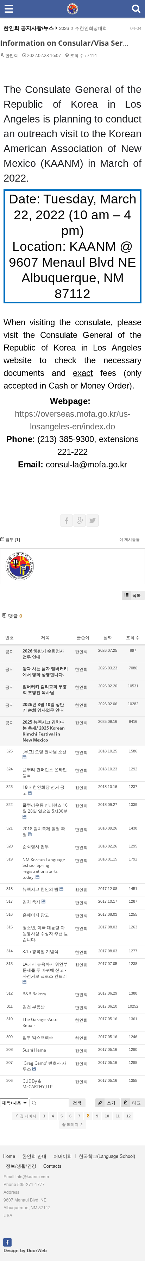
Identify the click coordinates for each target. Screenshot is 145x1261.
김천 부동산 (34, 1007)
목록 (136, 595)
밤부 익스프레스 (38, 1037)
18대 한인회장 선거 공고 (43, 790)
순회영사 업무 (36, 847)
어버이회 (62, 1156)
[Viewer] (139, 412)
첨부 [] (12, 539)
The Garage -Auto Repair (40, 1022)
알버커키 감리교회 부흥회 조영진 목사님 (45, 689)
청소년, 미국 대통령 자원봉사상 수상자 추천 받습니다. (45, 933)
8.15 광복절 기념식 (40, 951)
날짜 (107, 638)
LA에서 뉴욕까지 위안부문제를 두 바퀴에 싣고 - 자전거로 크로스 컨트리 (45, 970)
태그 (136, 1103)
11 (118, 1116)
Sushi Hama (34, 1050)
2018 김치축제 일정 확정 (44, 832)
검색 (77, 1103)
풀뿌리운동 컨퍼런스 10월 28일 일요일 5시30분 (45, 808)
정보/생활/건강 (21, 1165)
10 (107, 1116)
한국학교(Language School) (107, 1156)
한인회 (11, 55)
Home (9, 1156)
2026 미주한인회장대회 (83, 28)
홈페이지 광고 (36, 915)
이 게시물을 (129, 539)
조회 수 (133, 638)
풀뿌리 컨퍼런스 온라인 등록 (45, 772)
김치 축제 (31, 902)
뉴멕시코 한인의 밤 (40, 889)
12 (128, 1116)
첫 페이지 (27, 1116)
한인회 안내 (34, 1156)
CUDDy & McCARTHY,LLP (37, 1084)
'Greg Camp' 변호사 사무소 (44, 1066)
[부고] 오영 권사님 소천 (45, 752)
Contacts (52, 1165)
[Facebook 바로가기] (7, 1241)
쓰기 (110, 1103)
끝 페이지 (71, 1124)
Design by (25, 1250)
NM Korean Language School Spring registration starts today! (44, 868)
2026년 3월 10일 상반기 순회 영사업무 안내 (43, 707)
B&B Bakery (34, 994)
